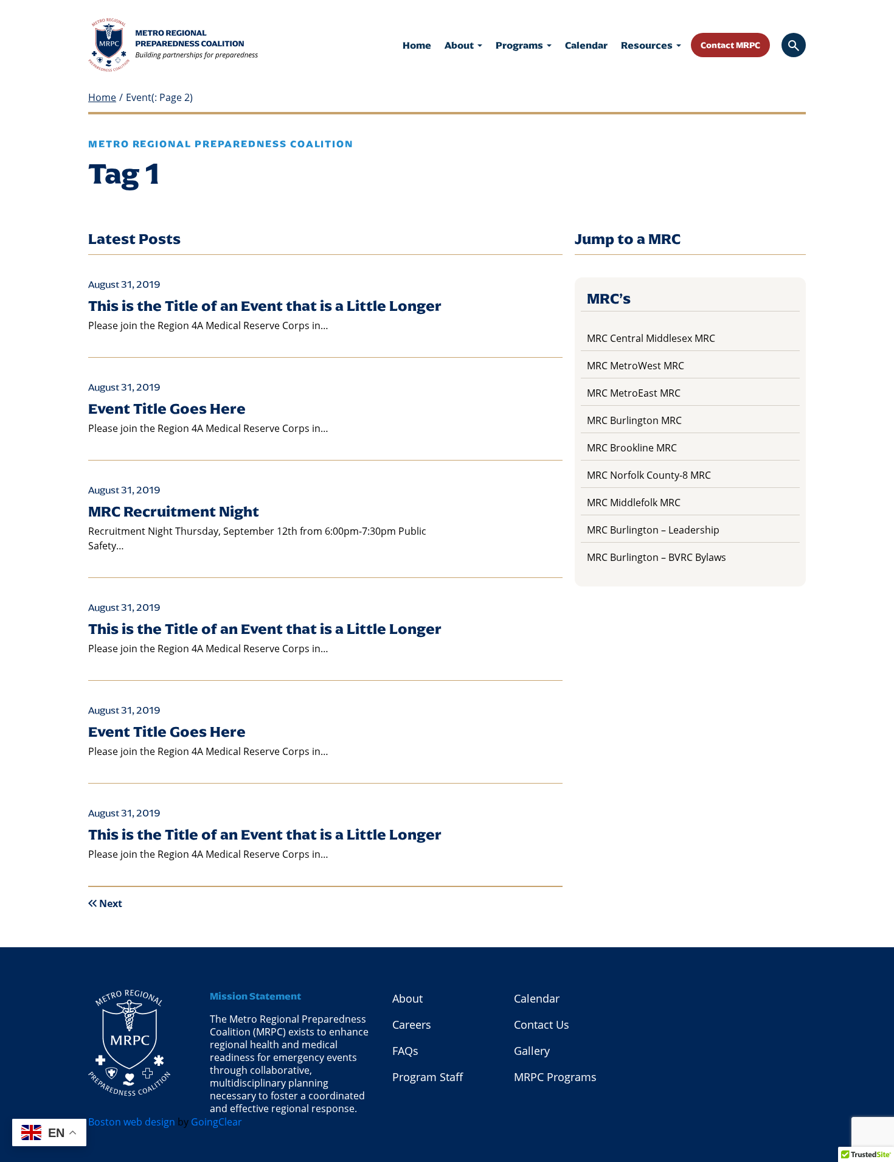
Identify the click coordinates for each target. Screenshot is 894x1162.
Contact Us (541, 1024)
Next (110, 903)
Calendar (586, 45)
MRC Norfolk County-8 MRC (649, 474)
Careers (411, 1024)
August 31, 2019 (124, 284)
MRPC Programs (555, 1077)
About (460, 45)
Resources (647, 45)
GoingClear (216, 1121)
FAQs (405, 1050)
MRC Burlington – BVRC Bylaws (656, 557)
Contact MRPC (730, 45)
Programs (520, 45)
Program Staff (427, 1077)
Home (417, 45)
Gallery (532, 1050)
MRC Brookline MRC (632, 447)
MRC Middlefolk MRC (634, 502)
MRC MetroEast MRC (634, 392)
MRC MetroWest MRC (635, 365)
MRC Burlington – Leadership (653, 529)
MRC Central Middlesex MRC (651, 338)
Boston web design (131, 1121)
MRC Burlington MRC (634, 420)
